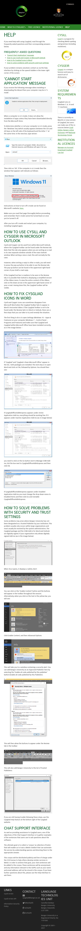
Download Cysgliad (65, 150)
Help (67, 27)
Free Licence (34, 27)
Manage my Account (65, 147)
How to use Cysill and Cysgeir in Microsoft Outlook (26, 58)
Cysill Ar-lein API (10, 899)
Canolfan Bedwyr (47, 903)
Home (2, 27)
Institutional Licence (52, 27)
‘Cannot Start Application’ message (20, 55)
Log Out (61, 153)
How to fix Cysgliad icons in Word (19, 60)
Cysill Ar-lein (8, 894)
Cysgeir (60, 70)
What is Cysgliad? (16, 27)
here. (22, 208)
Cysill (60, 39)
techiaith (27, 908)
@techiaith (29, 903)
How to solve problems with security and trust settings (28, 63)
